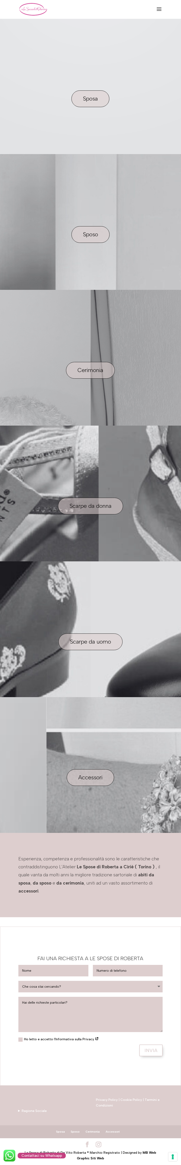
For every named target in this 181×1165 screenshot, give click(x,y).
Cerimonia (90, 370)
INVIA (150, 1050)
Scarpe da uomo (90, 641)
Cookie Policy (131, 1100)
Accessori (90, 777)
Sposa (90, 98)
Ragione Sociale (34, 1111)
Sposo (90, 234)
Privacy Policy (107, 1100)
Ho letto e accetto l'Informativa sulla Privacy (59, 1039)
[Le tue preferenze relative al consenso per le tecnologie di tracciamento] (172, 1156)
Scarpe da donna (90, 505)
